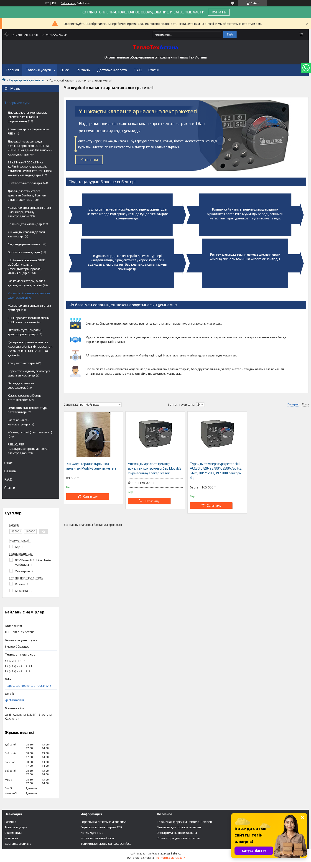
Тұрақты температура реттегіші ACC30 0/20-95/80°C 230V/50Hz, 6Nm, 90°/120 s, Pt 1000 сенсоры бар (216, 471)
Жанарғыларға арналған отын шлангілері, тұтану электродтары (29, 212)
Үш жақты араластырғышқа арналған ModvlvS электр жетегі (91, 466)
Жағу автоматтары (21, 363)
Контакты (83, 70)
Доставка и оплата (112, 70)
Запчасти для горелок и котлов (179, 827)
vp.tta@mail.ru (14, 700)
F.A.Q (138, 70)
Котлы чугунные (92, 832)
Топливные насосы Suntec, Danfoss (106, 843)
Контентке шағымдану (171, 857)
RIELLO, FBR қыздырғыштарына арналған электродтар (28, 448)
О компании (13, 832)
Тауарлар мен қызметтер (27, 80)
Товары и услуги (38, 70)
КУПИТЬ (219, 12)
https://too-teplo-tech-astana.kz (28, 685)
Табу (230, 34)
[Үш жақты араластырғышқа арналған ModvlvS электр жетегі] (93, 434)
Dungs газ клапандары (24, 252)
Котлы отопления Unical (98, 838)
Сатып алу (90, 496)
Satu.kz (176, 853)
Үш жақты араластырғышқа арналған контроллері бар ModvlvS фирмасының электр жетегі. (154, 468)
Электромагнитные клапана (177, 832)
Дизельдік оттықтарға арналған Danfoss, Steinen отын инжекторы (27, 195)
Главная (12, 70)
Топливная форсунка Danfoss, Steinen (184, 822)
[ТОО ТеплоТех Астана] (155, 47)
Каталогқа (89, 160)
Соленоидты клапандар (25, 224)
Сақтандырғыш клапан (24, 244)
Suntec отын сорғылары (25, 183)
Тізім (305, 404)
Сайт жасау (68, 3)
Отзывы (10, 471)
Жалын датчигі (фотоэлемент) (30, 432)
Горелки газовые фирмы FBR (101, 827)
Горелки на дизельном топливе (104, 822)
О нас (65, 70)
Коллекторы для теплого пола (178, 838)
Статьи (153, 70)
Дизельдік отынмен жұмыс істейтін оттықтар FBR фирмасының (27, 117)
